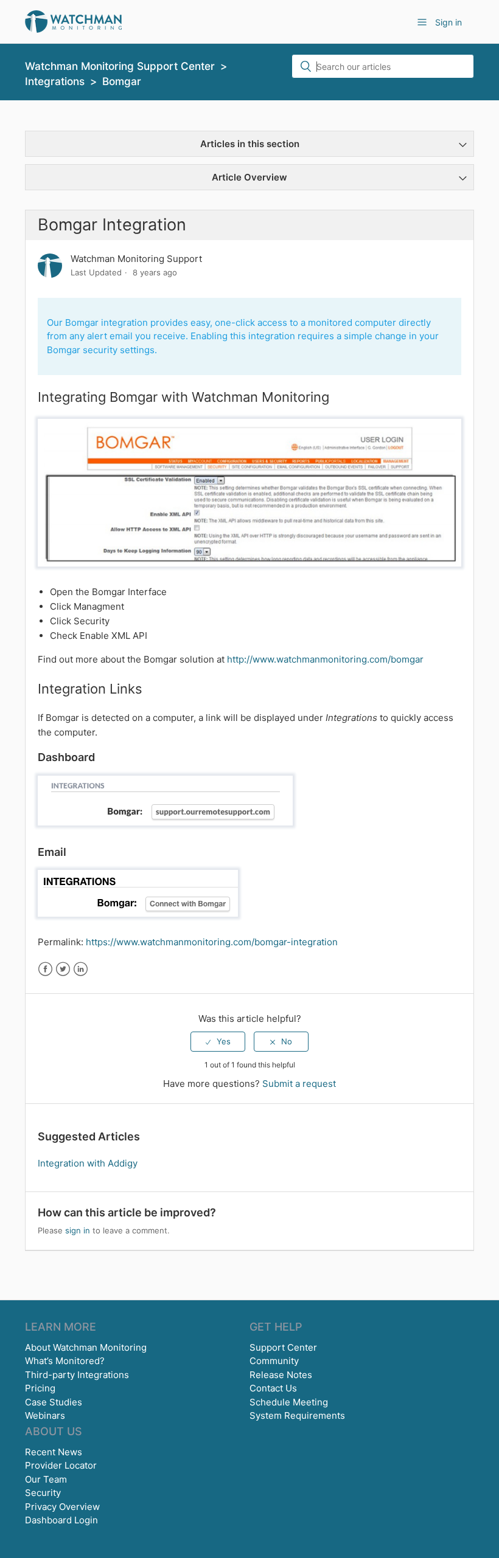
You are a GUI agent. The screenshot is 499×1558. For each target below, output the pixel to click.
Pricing (40, 1388)
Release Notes (281, 1374)
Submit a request (299, 1083)
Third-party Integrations (77, 1374)
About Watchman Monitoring (86, 1347)
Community (274, 1361)
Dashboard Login (61, 1520)
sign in (77, 1230)
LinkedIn (80, 969)
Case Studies (53, 1402)
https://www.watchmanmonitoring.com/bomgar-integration (212, 942)
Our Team (46, 1479)
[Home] (73, 21)
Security (43, 1492)
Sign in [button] (448, 22)
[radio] (217, 1041)
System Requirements (297, 1415)
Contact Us (273, 1388)
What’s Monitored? (65, 1361)
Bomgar (121, 81)
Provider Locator (61, 1465)
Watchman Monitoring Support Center (120, 66)
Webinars (45, 1415)
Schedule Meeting (289, 1402)
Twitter (63, 969)
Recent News (53, 1452)
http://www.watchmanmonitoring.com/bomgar (325, 659)
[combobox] (382, 66)
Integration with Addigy (88, 1163)
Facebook (45, 969)
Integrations (55, 81)
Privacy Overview (62, 1506)
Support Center (283, 1347)
